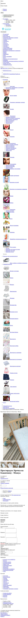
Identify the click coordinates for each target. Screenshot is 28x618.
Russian (9, 16)
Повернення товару (7, 565)
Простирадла (13, 339)
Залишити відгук (4, 478)
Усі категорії (6, 34)
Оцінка (2, 546)
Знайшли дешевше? (5, 483)
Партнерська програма (8, 570)
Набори (5, 53)
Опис (4, 498)
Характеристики (6, 499)
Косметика (5, 79)
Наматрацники (13, 291)
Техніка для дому (7, 63)
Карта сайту (5, 566)
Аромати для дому (10, 210)
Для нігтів (5, 43)
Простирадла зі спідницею (16, 359)
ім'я (1, 527)
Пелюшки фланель (14, 318)
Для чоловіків (6, 47)
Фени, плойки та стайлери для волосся (18, 263)
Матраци (12, 284)
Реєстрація (8, 24)
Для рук (7, 248)
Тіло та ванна (6, 62)
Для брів (5, 40)
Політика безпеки (7, 563)
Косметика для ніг (10, 251)
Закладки (5, 595)
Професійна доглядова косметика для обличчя (13, 61)
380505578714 (6, 74)
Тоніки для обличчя (10, 149)
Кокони (11, 277)
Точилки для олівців (10, 88)
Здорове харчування (7, 48)
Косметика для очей (7, 49)
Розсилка (5, 596)
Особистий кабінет (7, 593)
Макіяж (4, 51)
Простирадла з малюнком (15, 352)
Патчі (4, 55)
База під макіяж (6, 36)
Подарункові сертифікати (8, 569)
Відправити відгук (4, 548)
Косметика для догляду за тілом (13, 249)
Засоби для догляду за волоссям (13, 118)
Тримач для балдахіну (15, 393)
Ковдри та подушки (14, 271)
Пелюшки (12, 298)
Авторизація (8, 26)
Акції (4, 571)
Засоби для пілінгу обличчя (12, 144)
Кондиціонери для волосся (12, 119)
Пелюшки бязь (13, 305)
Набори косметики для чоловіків (13, 168)
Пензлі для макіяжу (7, 56)
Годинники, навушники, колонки (10, 37)
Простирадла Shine (14, 345)
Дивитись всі (9, 123)
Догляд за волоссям (10, 165)
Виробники (5, 567)
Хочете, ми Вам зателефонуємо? (16, 68)
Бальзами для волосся (10, 117)
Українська (11, 15)
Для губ (5, 42)
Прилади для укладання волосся (10, 58)
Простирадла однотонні (15, 366)
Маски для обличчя (10, 146)
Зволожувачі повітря (14, 401)
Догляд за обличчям (10, 166)
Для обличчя (6, 44)
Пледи (11, 325)
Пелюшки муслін (14, 311)
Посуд (4, 57)
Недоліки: (3, 537)
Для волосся (6, 41)
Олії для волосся (9, 121)
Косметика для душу (10, 250)
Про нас (5, 9)
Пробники (5, 60)
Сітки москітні (13, 386)
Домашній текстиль (7, 64)
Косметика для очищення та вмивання (11, 50)
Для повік (5, 45)
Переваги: (3, 532)
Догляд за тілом (9, 167)
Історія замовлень (7, 594)
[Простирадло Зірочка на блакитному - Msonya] (4, 467)
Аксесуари (5, 35)
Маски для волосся (10, 120)
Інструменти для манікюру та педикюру (15, 87)
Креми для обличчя (10, 145)
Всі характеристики (16, 495)
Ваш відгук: (3, 542)
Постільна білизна (14, 332)
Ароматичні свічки (10, 211)
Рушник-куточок (13, 373)
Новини (5, 10)
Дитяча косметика (7, 38)
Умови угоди (6, 564)
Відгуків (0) (5, 500)
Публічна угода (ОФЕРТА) (9, 559)
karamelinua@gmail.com (15, 74)
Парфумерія (5, 54)
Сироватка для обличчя (11, 148)
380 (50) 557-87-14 (7, 70)
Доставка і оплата (7, 561)
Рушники (12, 379)
